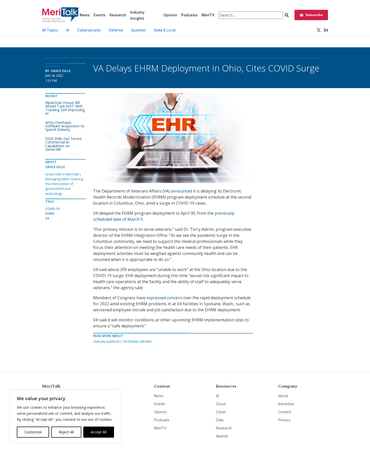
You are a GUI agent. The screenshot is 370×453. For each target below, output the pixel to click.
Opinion (170, 15)
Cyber (221, 412)
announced (181, 191)
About (283, 396)
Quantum (138, 30)
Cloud (221, 404)
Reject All (66, 432)
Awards (222, 436)
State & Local (164, 30)
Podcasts (189, 15)
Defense (116, 30)
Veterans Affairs (138, 341)
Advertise (286, 404)
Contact (284, 412)
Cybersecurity (89, 30)
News (85, 15)
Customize (33, 432)
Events (99, 15)
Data (220, 420)
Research (117, 15)
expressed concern (164, 297)
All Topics (50, 30)
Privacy (284, 420)
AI (67, 30)
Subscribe (314, 15)
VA (47, 218)
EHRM (49, 213)
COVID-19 (52, 208)
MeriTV (208, 15)
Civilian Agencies (107, 341)
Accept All (98, 432)
